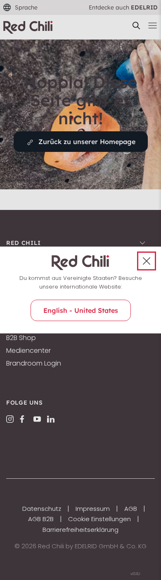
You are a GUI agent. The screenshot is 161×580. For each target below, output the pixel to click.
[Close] (146, 261)
